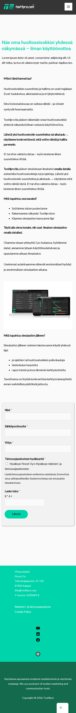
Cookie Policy (23, 611)
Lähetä (16, 514)
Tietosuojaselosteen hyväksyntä (25, 458)
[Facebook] (38, 641)
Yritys (9, 442)
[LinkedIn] (38, 635)
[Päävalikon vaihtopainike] (68, 7)
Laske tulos (12, 491)
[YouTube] (38, 629)
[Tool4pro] (19, 6)
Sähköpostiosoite (16, 426)
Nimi (8, 410)
